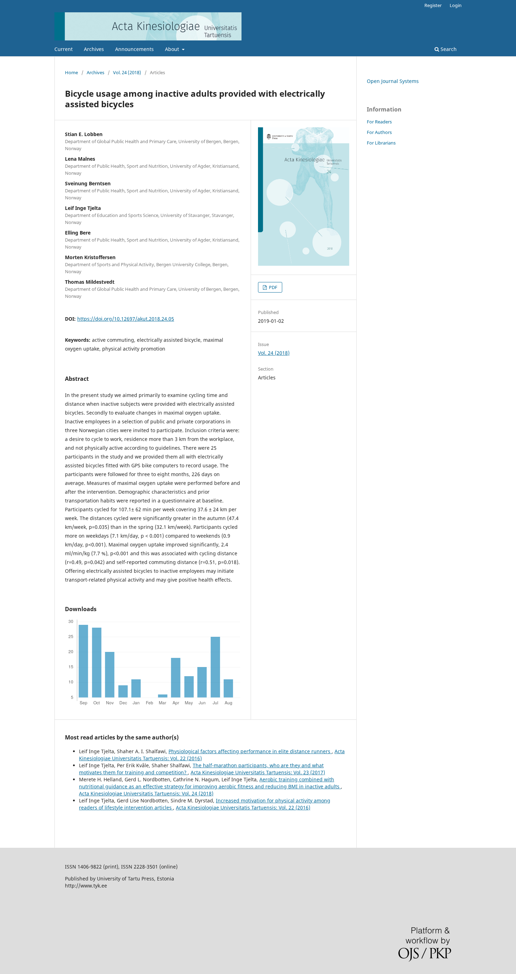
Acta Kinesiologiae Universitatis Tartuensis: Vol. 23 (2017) (258, 772)
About (172, 49)
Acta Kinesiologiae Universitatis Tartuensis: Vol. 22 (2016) (243, 807)
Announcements (134, 49)
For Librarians (381, 143)
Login (456, 5)
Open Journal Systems (393, 81)
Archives (94, 49)
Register (433, 5)
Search (448, 49)
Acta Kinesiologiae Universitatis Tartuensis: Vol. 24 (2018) (146, 793)
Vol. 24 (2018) (127, 72)
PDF (272, 287)
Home (71, 72)
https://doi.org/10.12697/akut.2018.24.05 (125, 318)
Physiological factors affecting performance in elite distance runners (250, 751)
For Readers (379, 121)
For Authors (379, 132)
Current (63, 49)
